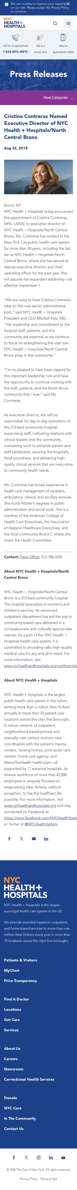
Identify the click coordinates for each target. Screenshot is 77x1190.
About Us (12, 1049)
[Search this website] (55, 23)
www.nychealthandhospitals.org (30, 806)
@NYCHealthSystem (41, 824)
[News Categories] (71, 98)
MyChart (11, 971)
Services (11, 1030)
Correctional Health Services (29, 1079)
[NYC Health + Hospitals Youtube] (63, 1157)
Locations (12, 1010)
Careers (10, 1059)
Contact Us (13, 1129)
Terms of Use (48, 1179)
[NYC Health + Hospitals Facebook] (14, 1157)
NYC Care (13, 1108)
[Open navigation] (68, 23)
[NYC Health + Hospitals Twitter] (26, 1157)
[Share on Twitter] (21, 839)
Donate (10, 1098)
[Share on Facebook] (9, 839)
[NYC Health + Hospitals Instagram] (38, 1157)
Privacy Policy (28, 1179)
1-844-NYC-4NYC (15, 52)
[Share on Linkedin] (46, 839)
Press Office (29, 557)
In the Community (20, 1119)
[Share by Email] (34, 839)
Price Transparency (20, 981)
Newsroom (14, 1069)
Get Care (12, 1020)
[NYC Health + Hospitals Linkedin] (51, 1157)
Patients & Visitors (20, 960)
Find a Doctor (16, 999)
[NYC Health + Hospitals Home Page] (14, 23)
